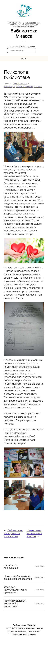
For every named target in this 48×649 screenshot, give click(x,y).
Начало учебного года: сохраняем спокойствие (18, 577)
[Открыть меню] (24, 40)
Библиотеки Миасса (24, 33)
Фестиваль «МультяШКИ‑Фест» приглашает (15, 590)
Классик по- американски (11, 566)
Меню (24, 58)
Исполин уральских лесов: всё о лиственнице (15, 603)
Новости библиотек (24, 86)
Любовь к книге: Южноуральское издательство (13, 533)
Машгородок (9, 86)
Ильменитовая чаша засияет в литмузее (34, 533)
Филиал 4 (38, 86)
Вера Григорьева (20, 83)
